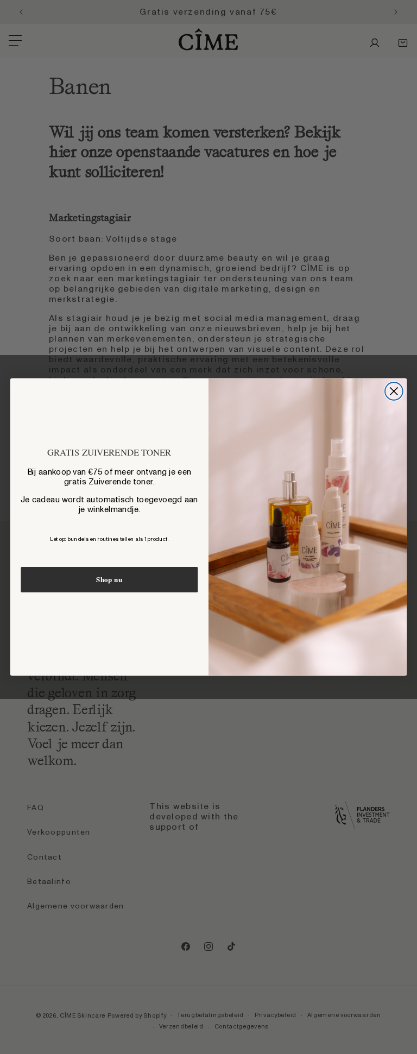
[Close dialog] (394, 391)
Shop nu (109, 579)
